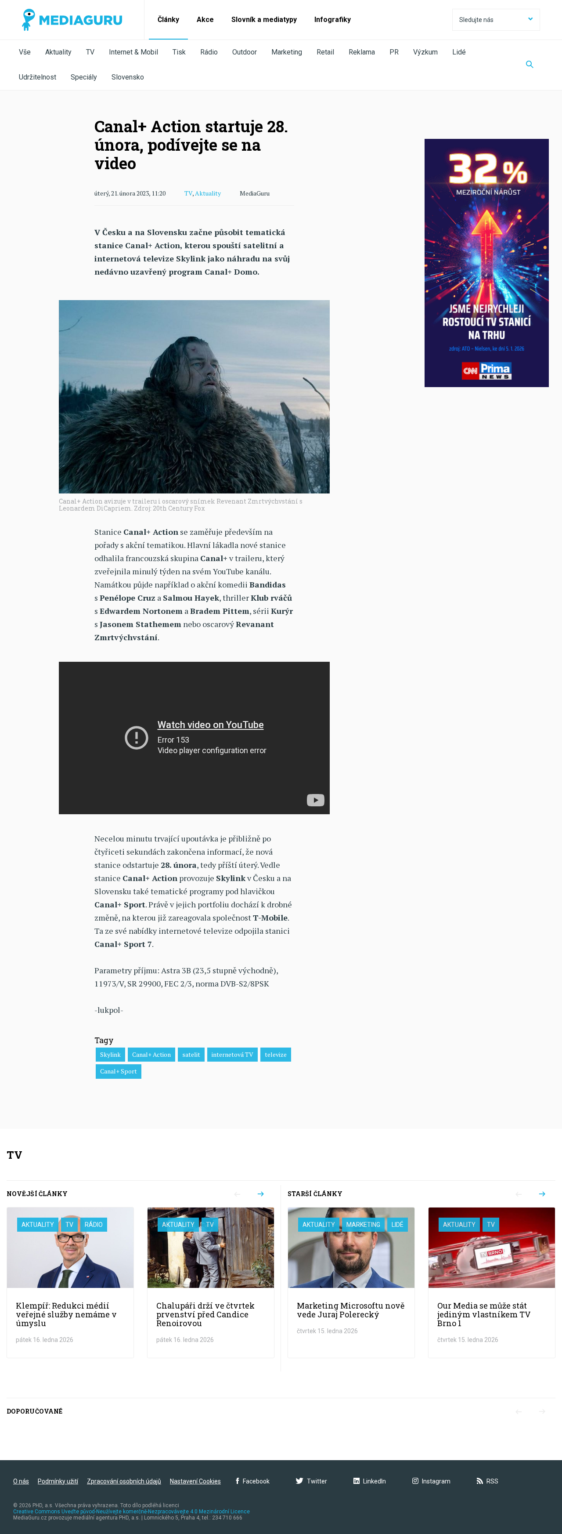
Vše (25, 52)
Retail (325, 52)
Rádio (209, 52)
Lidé (459, 52)
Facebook (256, 1481)
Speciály (84, 77)
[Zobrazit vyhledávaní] (529, 65)
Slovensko (128, 77)
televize (276, 1054)
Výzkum (425, 52)
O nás (21, 1481)
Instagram (436, 1481)
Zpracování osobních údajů (124, 1481)
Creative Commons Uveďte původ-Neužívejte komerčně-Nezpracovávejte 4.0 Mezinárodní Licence (131, 1512)
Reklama (362, 52)
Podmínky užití (58, 1481)
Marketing (286, 52)
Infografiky (332, 19)
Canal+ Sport (118, 1071)
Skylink (110, 1054)
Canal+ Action (151, 1054)
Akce (205, 19)
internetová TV (232, 1054)
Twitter (317, 1481)
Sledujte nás (476, 19)
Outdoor (244, 52)
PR (394, 52)
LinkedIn (374, 1481)
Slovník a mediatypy (264, 19)
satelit (191, 1054)
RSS (492, 1481)
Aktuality (58, 52)
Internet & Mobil (133, 52)
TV (90, 52)
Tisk (179, 52)
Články (168, 19)
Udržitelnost (37, 77)
